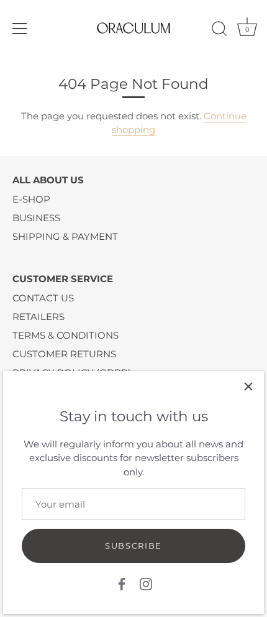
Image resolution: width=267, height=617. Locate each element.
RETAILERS (38, 316)
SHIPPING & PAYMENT (65, 236)
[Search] (219, 30)
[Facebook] (121, 583)
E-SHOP (31, 199)
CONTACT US (43, 298)
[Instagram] (146, 583)
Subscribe (133, 546)
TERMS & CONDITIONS (65, 335)
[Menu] (20, 28)
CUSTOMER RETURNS (64, 354)
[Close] (248, 386)
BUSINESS (36, 218)
